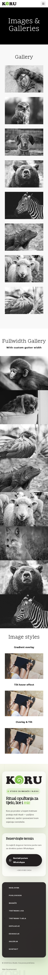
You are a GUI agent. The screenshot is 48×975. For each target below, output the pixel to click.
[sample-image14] (24, 218)
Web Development (9, 969)
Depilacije (14, 926)
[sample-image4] (24, 423)
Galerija (13, 941)
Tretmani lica (16, 911)
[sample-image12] (24, 250)
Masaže (13, 903)
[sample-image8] (24, 281)
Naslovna (14, 888)
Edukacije (14, 934)
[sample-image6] (24, 313)
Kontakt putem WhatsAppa (20, 860)
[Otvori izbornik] (43, 3)
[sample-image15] (24, 91)
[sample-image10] (24, 123)
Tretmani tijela (17, 918)
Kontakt (13, 949)
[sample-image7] (24, 186)
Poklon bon (15, 895)
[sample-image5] (24, 155)
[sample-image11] (24, 389)
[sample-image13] (24, 559)
